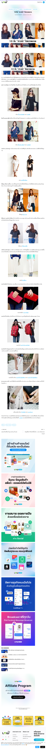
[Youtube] (3, 739)
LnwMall (20, 417)
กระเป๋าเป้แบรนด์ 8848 (25, 345)
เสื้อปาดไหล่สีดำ (21, 114)
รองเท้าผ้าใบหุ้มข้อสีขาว (20, 377)
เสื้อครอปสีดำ (25, 246)
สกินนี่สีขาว (24, 280)
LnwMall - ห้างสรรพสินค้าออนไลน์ (25, 9)
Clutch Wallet (26, 312)
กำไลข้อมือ (23, 412)
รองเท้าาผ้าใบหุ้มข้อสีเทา (32, 377)
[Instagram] (9, 737)
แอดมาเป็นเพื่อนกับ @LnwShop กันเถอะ (9, 430)
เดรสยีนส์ (29, 144)
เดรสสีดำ (28, 114)
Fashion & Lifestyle (13, 9)
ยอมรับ (42, 746)
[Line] (6, 739)
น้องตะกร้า (20, 14)
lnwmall (14, 424)
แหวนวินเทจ (30, 412)
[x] (6, 737)
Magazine (35, 9)
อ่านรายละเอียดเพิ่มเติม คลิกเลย (23, 709)
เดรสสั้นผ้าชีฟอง (24, 180)
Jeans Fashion (8, 424)
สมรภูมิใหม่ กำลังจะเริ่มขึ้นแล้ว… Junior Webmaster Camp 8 (35, 431)
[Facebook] (3, 737)
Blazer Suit (24, 214)
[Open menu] (44, 2)
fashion (3, 424)
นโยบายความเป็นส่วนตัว (5, 744)
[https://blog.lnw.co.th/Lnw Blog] (4, 2)
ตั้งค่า (23, 743)
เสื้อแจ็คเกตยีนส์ (21, 144)
